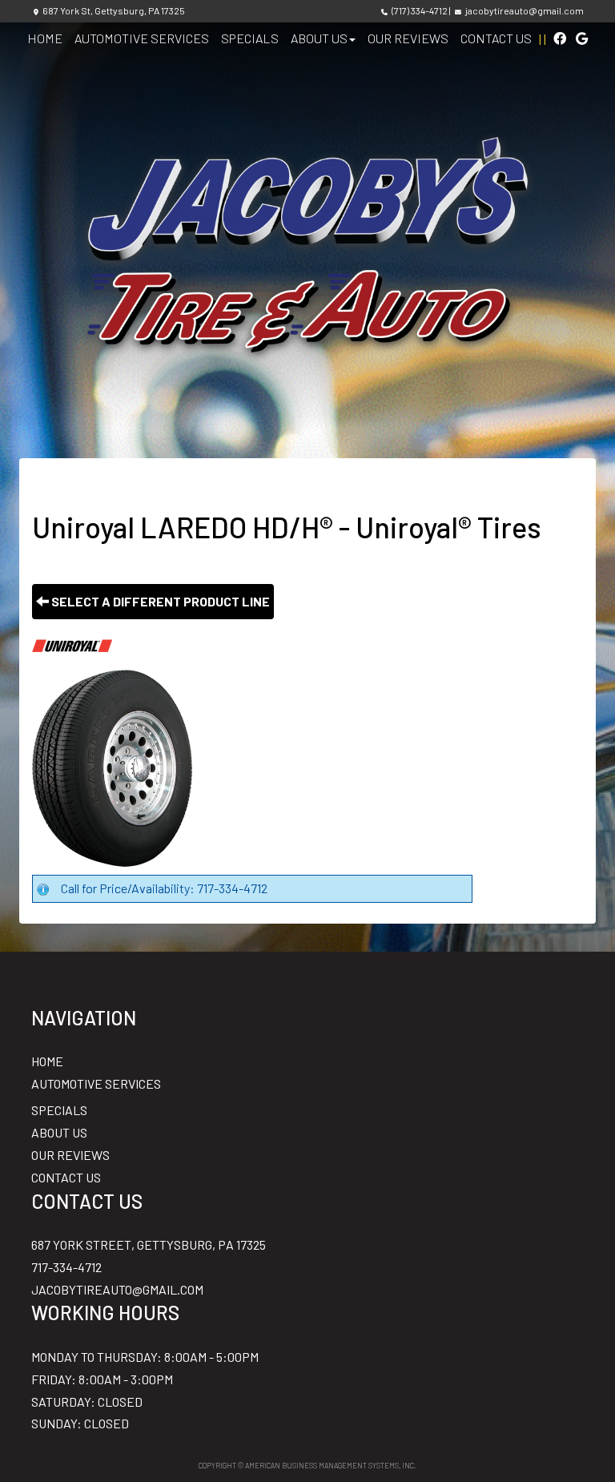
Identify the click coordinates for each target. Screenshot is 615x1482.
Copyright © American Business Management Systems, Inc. (307, 1465)
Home (44, 38)
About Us (319, 38)
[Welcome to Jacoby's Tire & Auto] (307, 242)
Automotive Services (141, 38)
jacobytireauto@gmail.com (524, 10)
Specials (250, 38)
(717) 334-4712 (420, 10)
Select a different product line (159, 601)
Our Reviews (408, 38)
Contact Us (496, 38)
